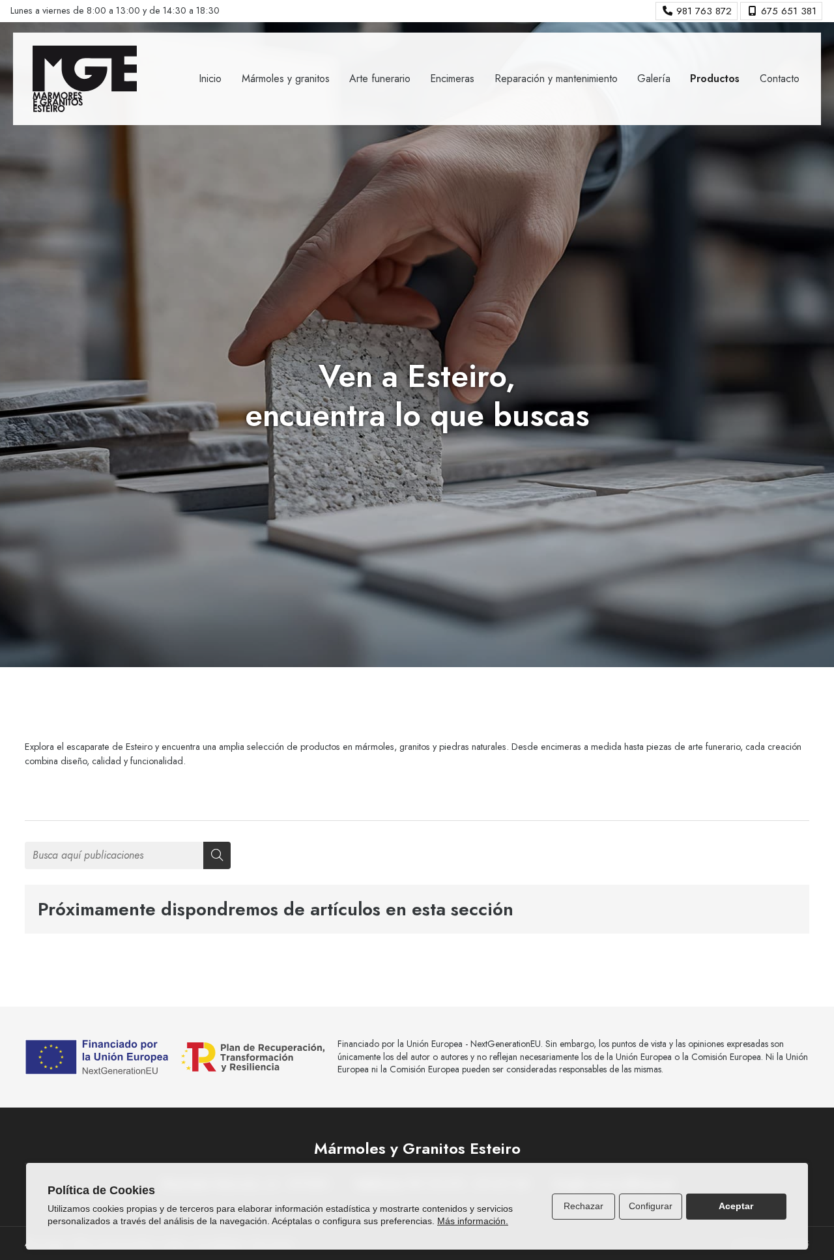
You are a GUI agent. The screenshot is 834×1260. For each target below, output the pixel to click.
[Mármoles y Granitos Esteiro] (85, 79)
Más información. (472, 1221)
